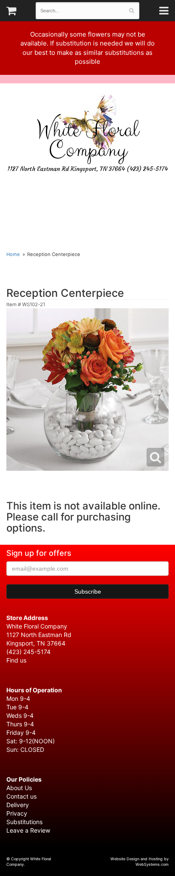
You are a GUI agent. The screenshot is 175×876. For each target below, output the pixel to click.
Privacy (16, 813)
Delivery (17, 804)
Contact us (21, 796)
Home (13, 254)
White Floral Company (87, 140)
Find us (16, 660)
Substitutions (24, 821)
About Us (19, 787)
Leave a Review (28, 830)
